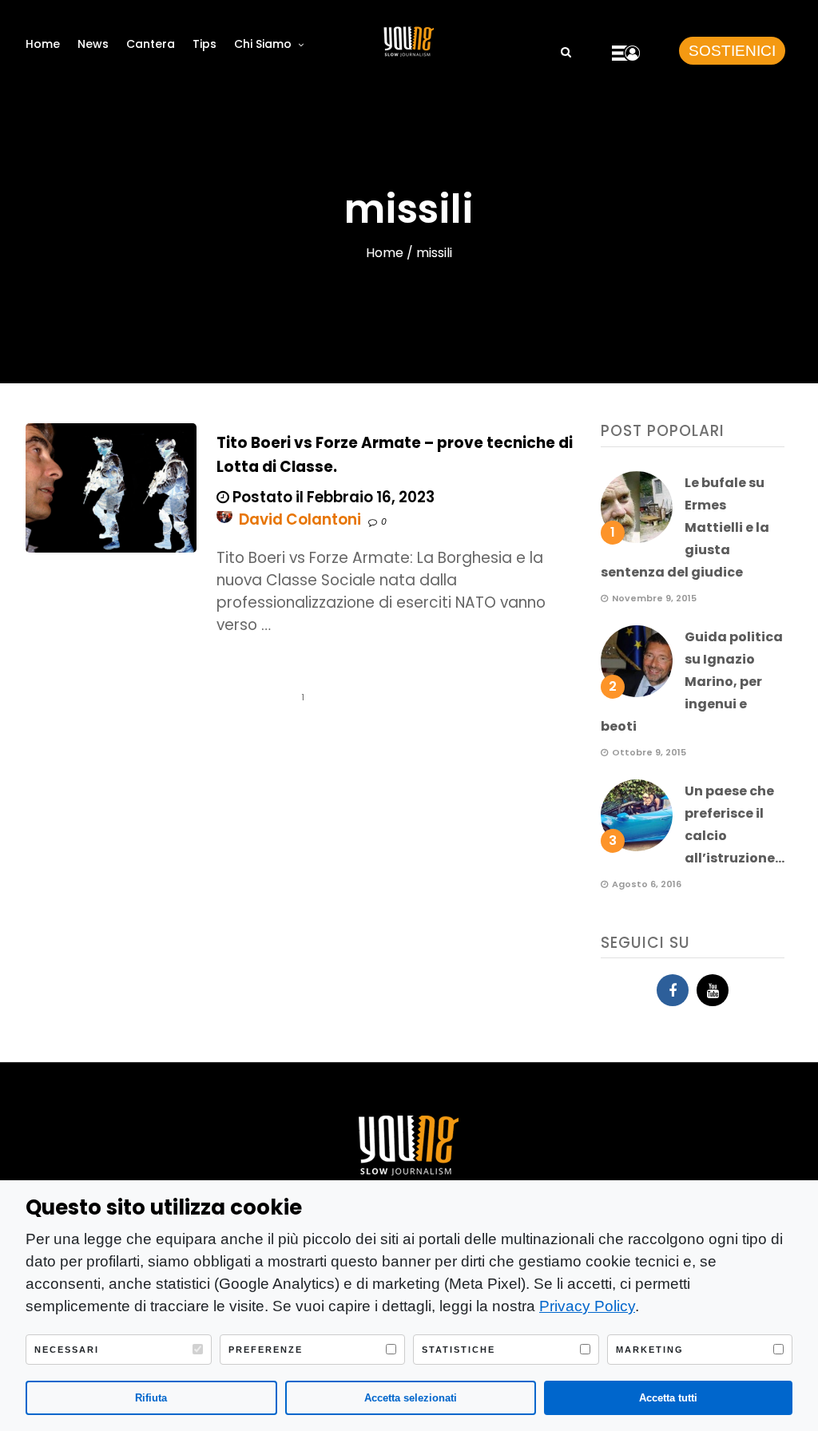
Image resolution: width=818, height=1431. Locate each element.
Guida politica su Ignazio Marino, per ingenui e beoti (692, 681)
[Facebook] (673, 990)
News (93, 44)
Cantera (150, 44)
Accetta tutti (668, 1398)
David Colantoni (300, 519)
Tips (204, 44)
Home (43, 44)
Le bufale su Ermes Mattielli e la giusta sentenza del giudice (685, 527)
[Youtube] (713, 990)
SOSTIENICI (732, 50)
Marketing (650, 1349)
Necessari (66, 1349)
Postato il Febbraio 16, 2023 (332, 497)
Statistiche (458, 1349)
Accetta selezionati (410, 1398)
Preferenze (265, 1349)
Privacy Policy (587, 1306)
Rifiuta (151, 1398)
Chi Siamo (263, 44)
